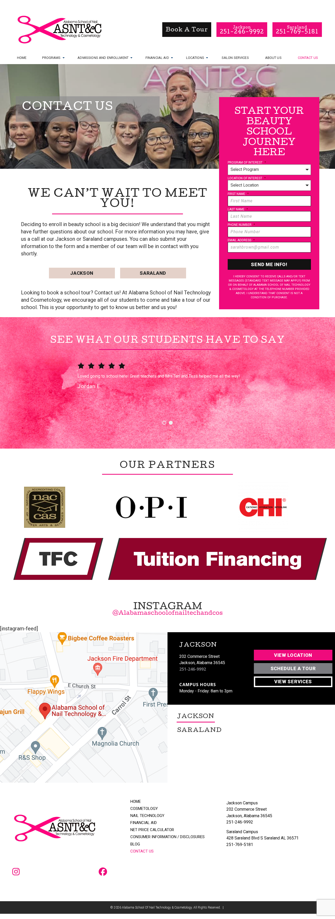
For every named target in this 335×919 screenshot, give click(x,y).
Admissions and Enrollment (103, 58)
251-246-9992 (192, 669)
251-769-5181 (239, 844)
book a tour (187, 30)
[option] (167, 383)
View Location (293, 655)
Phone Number (241, 225)
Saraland (153, 273)
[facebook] (103, 872)
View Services (293, 681)
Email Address (241, 240)
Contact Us (308, 58)
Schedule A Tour (293, 668)
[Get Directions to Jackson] (84, 707)
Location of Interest (247, 178)
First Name (238, 194)
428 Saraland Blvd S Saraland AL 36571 (262, 838)
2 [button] (171, 423)
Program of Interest (247, 162)
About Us (273, 58)
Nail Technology (147, 815)
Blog (135, 844)
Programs (51, 58)
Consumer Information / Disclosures (167, 837)
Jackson (81, 273)
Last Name (238, 209)
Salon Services (235, 58)
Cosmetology (144, 808)
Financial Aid (157, 58)
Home (22, 58)
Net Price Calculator (152, 830)
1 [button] (164, 423)
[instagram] (16, 872)
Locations (195, 58)
